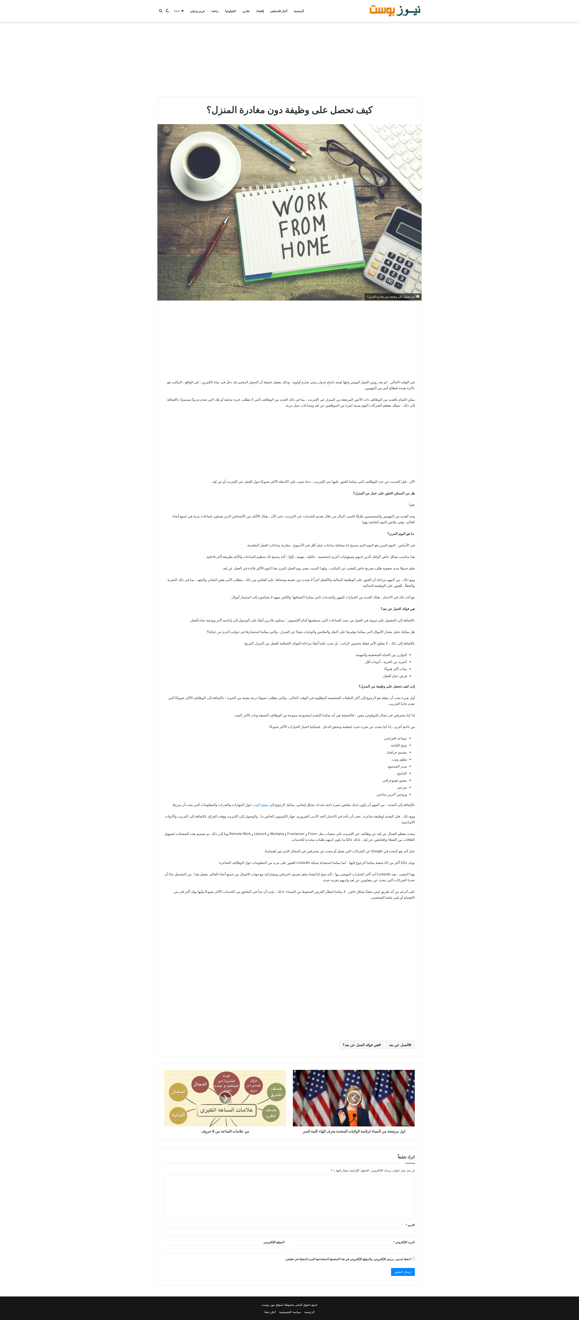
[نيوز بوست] (396, 11)
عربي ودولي (197, 11)
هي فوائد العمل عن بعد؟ (360, 1045)
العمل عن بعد (399, 1045)
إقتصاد (260, 11)
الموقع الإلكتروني (274, 1242)
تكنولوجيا (230, 11)
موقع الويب (260, 805)
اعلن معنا (270, 1312)
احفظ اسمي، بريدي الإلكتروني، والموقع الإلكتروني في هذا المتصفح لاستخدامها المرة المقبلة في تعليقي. (348, 1259)
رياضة (215, 11)
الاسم (410, 1225)
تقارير (246, 11)
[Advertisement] (289, 58)
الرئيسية (299, 11)
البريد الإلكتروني (404, 1242)
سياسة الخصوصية (290, 1312)
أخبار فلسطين (278, 11)
